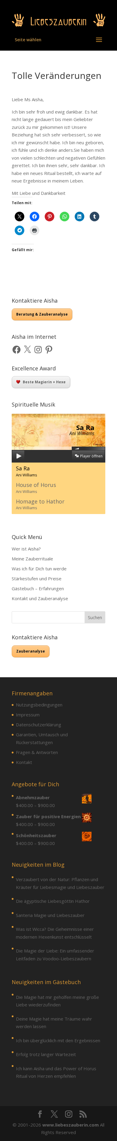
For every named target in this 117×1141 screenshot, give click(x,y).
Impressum (28, 715)
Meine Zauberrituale (32, 559)
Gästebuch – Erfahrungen (38, 588)
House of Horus (36, 487)
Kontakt (24, 762)
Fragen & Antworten (37, 752)
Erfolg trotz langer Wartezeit (46, 1054)
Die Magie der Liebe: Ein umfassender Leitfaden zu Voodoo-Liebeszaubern (55, 955)
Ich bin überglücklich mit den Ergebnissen (58, 1040)
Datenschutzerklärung (38, 725)
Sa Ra (26, 471)
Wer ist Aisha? (26, 549)
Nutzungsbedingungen (39, 705)
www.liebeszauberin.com (70, 1125)
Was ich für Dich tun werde (39, 569)
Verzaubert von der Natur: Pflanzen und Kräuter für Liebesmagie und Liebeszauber (60, 883)
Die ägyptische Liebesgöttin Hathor (53, 901)
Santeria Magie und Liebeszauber (50, 915)
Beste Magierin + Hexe (44, 382)
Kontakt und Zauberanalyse (40, 598)
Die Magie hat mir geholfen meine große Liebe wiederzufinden (57, 1001)
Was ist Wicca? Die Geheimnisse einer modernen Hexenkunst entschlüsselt (55, 933)
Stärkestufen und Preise (37, 578)
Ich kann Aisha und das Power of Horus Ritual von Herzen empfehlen (56, 1072)
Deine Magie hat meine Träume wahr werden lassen (54, 1023)
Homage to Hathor (40, 504)
